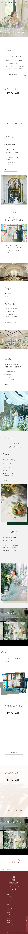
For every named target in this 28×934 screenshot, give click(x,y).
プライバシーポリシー (11, 924)
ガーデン (9, 900)
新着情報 (8, 912)
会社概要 (8, 918)
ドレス (8, 902)
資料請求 (26, 927)
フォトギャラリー (10, 914)
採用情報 (8, 927)
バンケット (10, 898)
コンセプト (9, 892)
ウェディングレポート (11, 910)
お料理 (8, 904)
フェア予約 (26, 918)
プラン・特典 (9, 908)
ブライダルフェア (10, 906)
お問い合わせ (9, 920)
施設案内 (8, 894)
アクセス (8, 916)
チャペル (9, 896)
